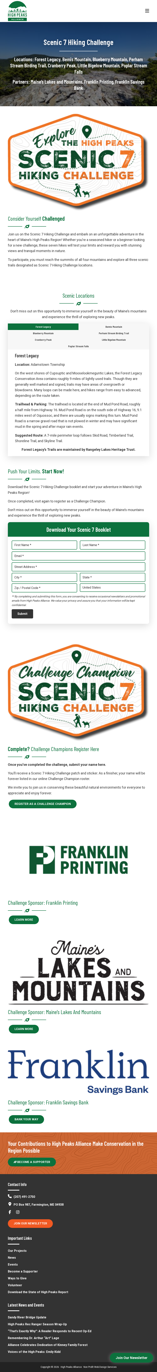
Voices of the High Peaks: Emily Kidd (34, 1352)
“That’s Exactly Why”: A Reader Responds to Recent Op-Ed (49, 1331)
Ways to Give (17, 1278)
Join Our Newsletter (30, 1223)
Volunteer (15, 1285)
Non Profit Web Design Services (100, 1367)
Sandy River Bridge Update (27, 1317)
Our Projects (17, 1251)
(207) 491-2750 (24, 1197)
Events (13, 1264)
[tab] (43, 326)
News (12, 1257)
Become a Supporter (33, 1162)
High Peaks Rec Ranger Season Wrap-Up (37, 1324)
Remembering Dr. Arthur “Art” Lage (33, 1338)
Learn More (24, 919)
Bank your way (26, 1119)
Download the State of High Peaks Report (38, 1292)
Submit (22, 614)
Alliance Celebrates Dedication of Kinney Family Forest (47, 1345)
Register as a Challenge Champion (43, 804)
